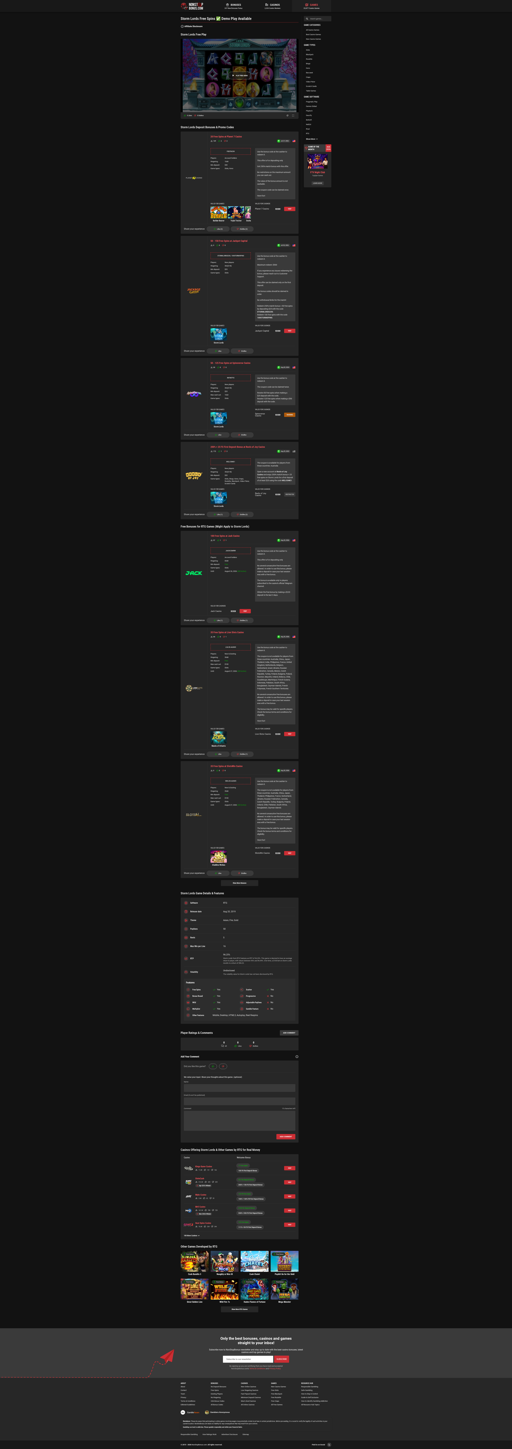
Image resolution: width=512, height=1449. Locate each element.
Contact (184, 1390)
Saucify (309, 115)
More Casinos (190, 1235)
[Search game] (307, 19)
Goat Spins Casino (203, 1223)
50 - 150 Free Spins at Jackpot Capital (229, 240)
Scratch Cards (311, 86)
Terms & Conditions (257, 1368)
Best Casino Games (313, 34)
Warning (290, 415)
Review (277, 209)
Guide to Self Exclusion (310, 1397)
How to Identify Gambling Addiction (314, 1401)
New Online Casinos (248, 1387)
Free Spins (215, 1390)
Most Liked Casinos (248, 1401)
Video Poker (310, 82)
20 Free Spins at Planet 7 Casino (226, 136)
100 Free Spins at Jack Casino (225, 535)
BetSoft (309, 120)
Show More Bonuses (239, 883)
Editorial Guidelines (188, 1405)
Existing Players (217, 1394)
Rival (308, 129)
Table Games (311, 91)
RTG (307, 133)
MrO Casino (200, 1207)
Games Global (311, 106)
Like (219, 229)
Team (183, 1394)
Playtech (309, 111)
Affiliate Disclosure (193, 26)
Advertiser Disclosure (229, 1434)
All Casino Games (312, 30)
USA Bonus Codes (217, 1401)
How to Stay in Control (309, 1394)
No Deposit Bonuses (218, 1387)
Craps (308, 77)
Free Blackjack (276, 1394)
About (183, 1387)
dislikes (200, 115)
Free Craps (275, 1401)
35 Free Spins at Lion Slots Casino (227, 632)
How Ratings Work (210, 1434)
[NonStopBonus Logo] (192, 6)
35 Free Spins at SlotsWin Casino (227, 766)
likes (189, 115)
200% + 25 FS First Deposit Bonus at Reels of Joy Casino (238, 446)
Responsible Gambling (309, 1387)
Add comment (289, 1033)
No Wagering (216, 1397)
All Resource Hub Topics (310, 1405)
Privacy (183, 1397)
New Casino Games (313, 39)
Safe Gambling (306, 1390)
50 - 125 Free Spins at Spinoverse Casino (230, 363)
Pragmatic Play (311, 102)
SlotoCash (199, 1178)
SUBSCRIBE (282, 1359)
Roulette (309, 59)
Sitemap (246, 1434)
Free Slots (275, 1390)
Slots (308, 50)
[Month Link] (317, 165)
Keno (308, 68)
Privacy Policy (275, 1368)
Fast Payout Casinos (248, 1394)
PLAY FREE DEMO (242, 75)
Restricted (290, 494)
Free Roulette (276, 1397)
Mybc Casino (200, 1195)
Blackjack (309, 54)
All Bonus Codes (217, 1405)
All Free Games (277, 1405)
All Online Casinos (248, 1405)
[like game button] (213, 1066)
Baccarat (309, 73)
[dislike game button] (223, 1066)
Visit (289, 209)
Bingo (308, 64)
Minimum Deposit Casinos (251, 1397)
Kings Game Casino (203, 1166)
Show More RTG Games (240, 1309)
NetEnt (308, 124)
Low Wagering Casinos (249, 1390)
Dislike (243, 229)
